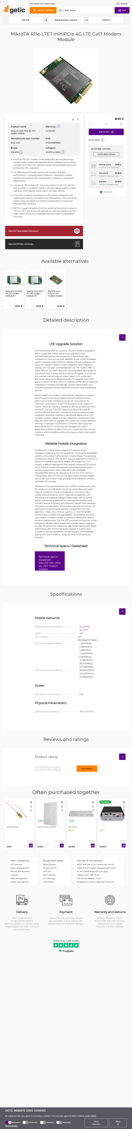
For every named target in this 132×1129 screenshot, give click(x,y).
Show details (11, 1126)
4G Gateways (49, 878)
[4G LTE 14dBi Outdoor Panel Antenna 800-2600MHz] (50, 810)
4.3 (41, 821)
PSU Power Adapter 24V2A (89, 878)
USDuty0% (108, 192)
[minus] (91, 124)
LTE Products (16, 864)
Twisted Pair (48, 882)
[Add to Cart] (31, 845)
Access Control (50, 868)
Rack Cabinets (49, 875)
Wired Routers (49, 864)
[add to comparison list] (73, 119)
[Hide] (122, 337)
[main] (15, 10)
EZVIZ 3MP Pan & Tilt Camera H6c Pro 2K (95, 864)
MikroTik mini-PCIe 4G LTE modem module (55, 293)
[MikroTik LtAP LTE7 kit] (112, 810)
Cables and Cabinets (19, 882)
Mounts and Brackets (20, 871)
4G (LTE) (83, 630)
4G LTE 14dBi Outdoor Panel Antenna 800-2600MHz (47, 826)
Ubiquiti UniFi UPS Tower (88, 875)
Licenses (14, 875)
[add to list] (78, 119)
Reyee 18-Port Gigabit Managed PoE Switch (96, 868)
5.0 (72, 821)
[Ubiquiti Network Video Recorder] (81, 810)
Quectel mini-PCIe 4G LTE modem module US (35, 293)
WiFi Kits (47, 871)
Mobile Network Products (66, 20)
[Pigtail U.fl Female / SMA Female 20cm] (19, 810)
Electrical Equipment (19, 868)
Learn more (90, 1116)
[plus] (121, 124)
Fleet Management (19, 878)
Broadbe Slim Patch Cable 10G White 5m (95, 882)
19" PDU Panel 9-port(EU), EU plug (92, 871)
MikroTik (25, 20)
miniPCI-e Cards (53, 152)
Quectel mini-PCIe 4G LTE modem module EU (13, 293)
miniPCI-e (106, 20)
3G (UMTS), (85, 626)
